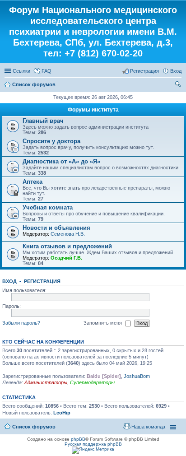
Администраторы (45, 382)
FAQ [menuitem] (46, 71)
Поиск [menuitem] (178, 85)
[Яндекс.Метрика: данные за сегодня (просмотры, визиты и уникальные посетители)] (93, 450)
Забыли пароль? (21, 323)
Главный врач (43, 120)
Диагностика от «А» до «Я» (61, 161)
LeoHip (61, 412)
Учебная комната (48, 207)
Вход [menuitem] (175, 71)
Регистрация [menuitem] (144, 71)
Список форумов (34, 84)
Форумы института (93, 110)
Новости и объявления (56, 227)
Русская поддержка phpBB (93, 444)
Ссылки (21, 71)
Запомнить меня (103, 323)
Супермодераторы (92, 382)
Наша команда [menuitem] (148, 426)
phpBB (78, 439)
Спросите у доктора (51, 141)
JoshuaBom (137, 376)
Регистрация (42, 281)
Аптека (32, 181)
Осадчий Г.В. (66, 258)
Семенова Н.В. (68, 234)
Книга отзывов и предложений (67, 246)
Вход (9, 281)
